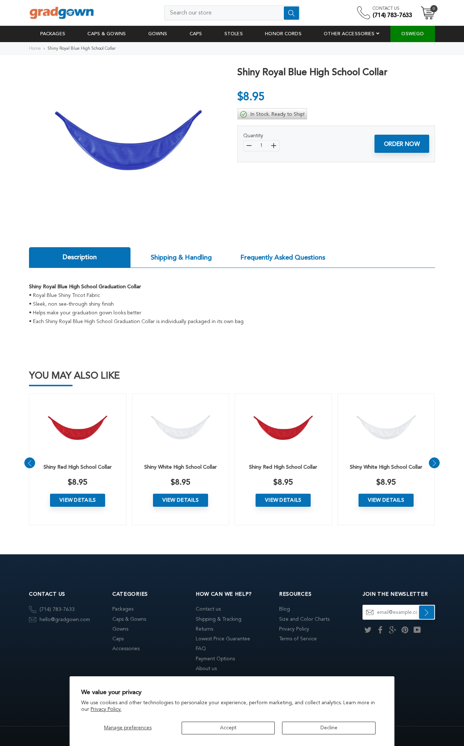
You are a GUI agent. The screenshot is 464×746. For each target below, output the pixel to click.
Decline (328, 728)
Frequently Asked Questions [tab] (282, 257)
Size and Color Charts (304, 619)
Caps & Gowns (129, 619)
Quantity (253, 136)
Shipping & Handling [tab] (181, 257)
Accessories (126, 648)
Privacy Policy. (106, 709)
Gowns (120, 629)
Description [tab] (80, 257)
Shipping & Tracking (218, 619)
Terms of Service (298, 639)
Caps (118, 639)
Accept (228, 728)
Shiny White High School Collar (180, 467)
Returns (204, 629)
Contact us (208, 609)
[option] (128, 142)
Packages (122, 609)
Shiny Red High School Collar (78, 467)
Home (35, 48)
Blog (284, 609)
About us (206, 668)
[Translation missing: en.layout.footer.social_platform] (368, 629)
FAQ (201, 648)
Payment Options (215, 659)
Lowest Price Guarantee (223, 639)
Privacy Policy (294, 629)
